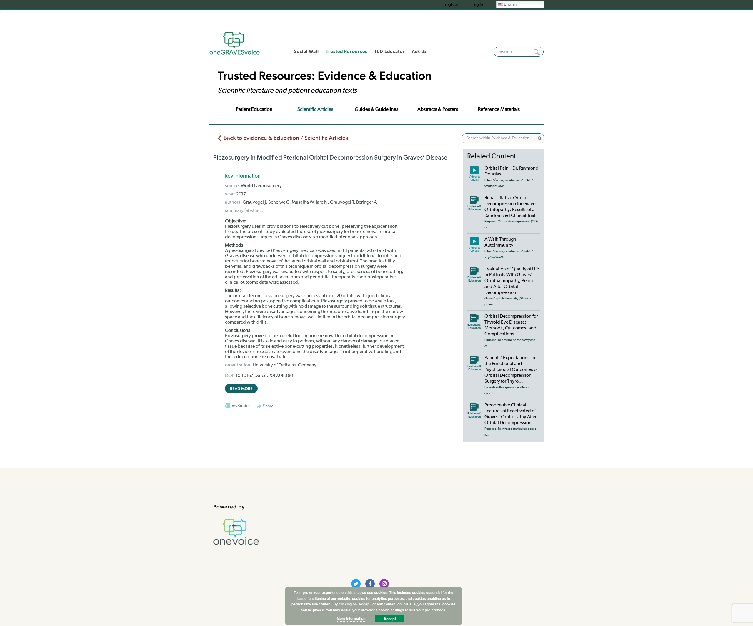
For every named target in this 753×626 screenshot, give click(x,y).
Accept (390, 618)
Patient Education (254, 109)
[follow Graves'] (356, 583)
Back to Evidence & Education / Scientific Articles (286, 138)
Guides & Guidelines (376, 109)
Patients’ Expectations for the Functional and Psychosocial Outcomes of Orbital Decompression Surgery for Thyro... (511, 370)
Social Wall (306, 51)
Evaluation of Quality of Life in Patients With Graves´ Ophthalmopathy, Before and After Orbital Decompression (511, 281)
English (510, 4)
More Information (351, 618)
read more (241, 388)
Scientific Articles (315, 109)
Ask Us (419, 51)
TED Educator (389, 51)
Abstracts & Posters (437, 109)
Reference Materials (499, 109)
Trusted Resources (346, 51)
